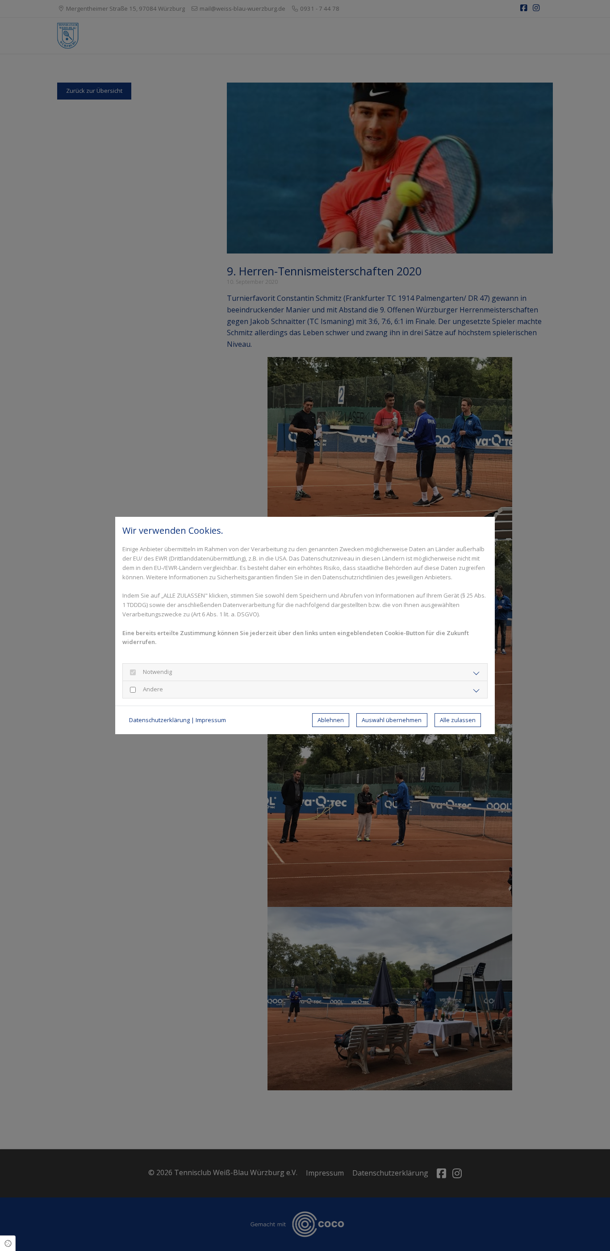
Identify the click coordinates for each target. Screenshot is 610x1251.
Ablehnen (331, 720)
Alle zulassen (458, 720)
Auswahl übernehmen (392, 720)
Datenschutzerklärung (159, 720)
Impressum (211, 720)
